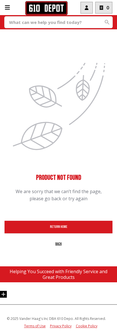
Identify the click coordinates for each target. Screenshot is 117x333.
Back (58, 244)
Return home (58, 227)
